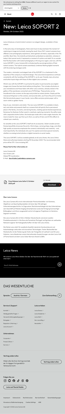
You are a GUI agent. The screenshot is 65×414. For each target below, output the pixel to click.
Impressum (6, 398)
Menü (9, 14)
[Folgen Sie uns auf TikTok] (18, 380)
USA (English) (8, 8)
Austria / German (20, 295)
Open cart (60, 14)
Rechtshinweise (27, 398)
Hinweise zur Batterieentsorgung (13, 402)
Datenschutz (16, 398)
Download (52, 185)
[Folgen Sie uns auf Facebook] (14, 380)
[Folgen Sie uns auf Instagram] (5, 380)
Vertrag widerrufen (51, 362)
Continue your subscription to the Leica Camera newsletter (60, 264)
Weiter (25, 8)
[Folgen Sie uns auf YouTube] (9, 380)
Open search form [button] (51, 14)
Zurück (8, 21)
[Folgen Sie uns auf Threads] (22, 380)
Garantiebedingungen (54, 398)
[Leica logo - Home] (32, 14)
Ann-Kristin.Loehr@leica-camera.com (22, 158)
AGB (39, 402)
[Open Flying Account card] (56, 14)
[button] (60, 295)
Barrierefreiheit (40, 398)
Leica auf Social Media (14, 387)
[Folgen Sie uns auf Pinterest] (27, 380)
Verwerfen (30, 8)
